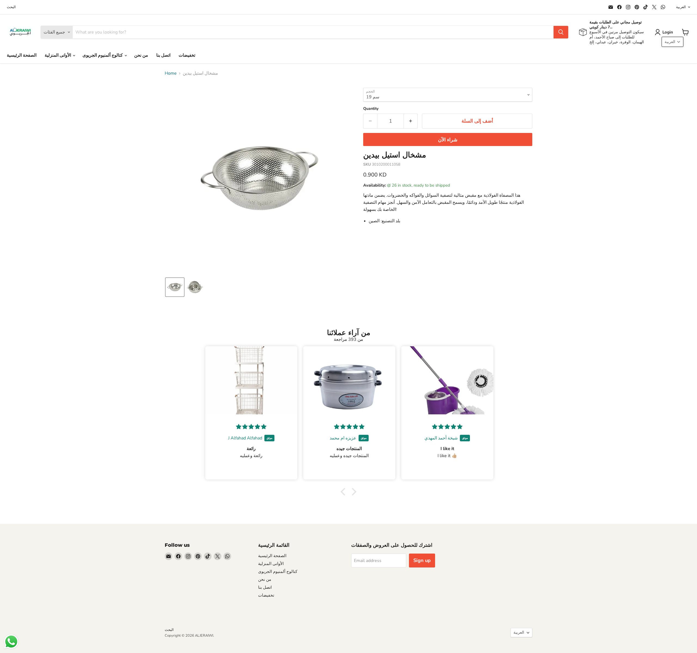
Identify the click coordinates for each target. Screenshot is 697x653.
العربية (681, 7)
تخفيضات (187, 55)
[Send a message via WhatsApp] (11, 641)
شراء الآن (447, 139)
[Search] (561, 32)
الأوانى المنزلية (58, 55)
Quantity (370, 109)
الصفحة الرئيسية (21, 55)
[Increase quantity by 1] (411, 121)
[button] (665, 32)
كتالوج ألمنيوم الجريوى (103, 55)
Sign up (422, 560)
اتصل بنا (163, 55)
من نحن (141, 55)
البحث (11, 7)
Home (171, 73)
